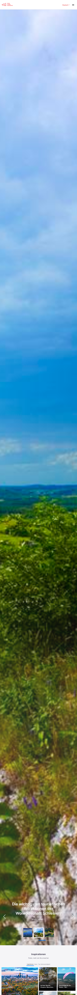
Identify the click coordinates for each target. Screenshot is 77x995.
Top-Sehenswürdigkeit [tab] (44, 964)
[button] (72, 916)
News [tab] (35, 964)
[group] (27, 932)
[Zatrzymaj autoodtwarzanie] (24, 940)
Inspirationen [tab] (30, 964)
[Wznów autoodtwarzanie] (28, 940)
